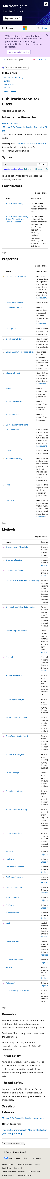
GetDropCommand (14, 887)
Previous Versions (24, 1164)
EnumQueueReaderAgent (17, 736)
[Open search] (38, 28)
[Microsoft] (25, 28)
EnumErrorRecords (14, 675)
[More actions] (45, 60)
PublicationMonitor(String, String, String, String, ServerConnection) (17, 219)
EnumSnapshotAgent (15, 754)
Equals (9, 851)
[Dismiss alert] (46, 4)
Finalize (9, 859)
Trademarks (7, 1175)
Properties (8, 87)
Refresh (9, 967)
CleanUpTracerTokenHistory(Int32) (20, 607)
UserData (10, 500)
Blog (37, 1164)
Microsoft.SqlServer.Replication (31, 143)
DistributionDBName (15, 339)
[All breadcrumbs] (4, 60)
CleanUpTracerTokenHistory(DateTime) (22, 580)
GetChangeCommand (15, 866)
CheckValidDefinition (14, 570)
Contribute (6, 1168)
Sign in (45, 28)
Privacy (17, 1168)
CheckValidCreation (14, 560)
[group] (25, 169)
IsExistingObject (13, 373)
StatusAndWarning (14, 458)
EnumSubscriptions (14, 772)
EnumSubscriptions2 (15, 791)
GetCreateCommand (14, 877)
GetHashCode (11, 897)
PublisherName (12, 414)
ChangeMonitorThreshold (17, 547)
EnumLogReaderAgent (15, 699)
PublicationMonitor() (14, 203)
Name (8, 388)
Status (8, 451)
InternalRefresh (12, 912)
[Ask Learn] (34, 60)
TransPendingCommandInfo (18, 990)
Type (8, 485)
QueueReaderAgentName (17, 425)
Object (43, 854)
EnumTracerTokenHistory (16, 809)
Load (8, 923)
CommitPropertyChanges (16, 630)
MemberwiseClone (14, 959)
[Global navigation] (2, 28)
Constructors (9, 84)
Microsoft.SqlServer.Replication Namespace (17, 59)
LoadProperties (12, 941)
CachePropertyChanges (16, 276)
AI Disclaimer (7, 1164)
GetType (9, 905)
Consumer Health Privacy (13, 1171)
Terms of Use (34, 1171)
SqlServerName (12, 429)
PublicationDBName (14, 401)
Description (11, 328)
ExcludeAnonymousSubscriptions (20, 352)
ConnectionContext (14, 307)
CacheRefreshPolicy (14, 302)
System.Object (9, 123)
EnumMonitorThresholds (16, 717)
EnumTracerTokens (14, 833)
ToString (9, 983)
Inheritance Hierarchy (13, 77)
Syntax (7, 81)
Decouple (10, 657)
